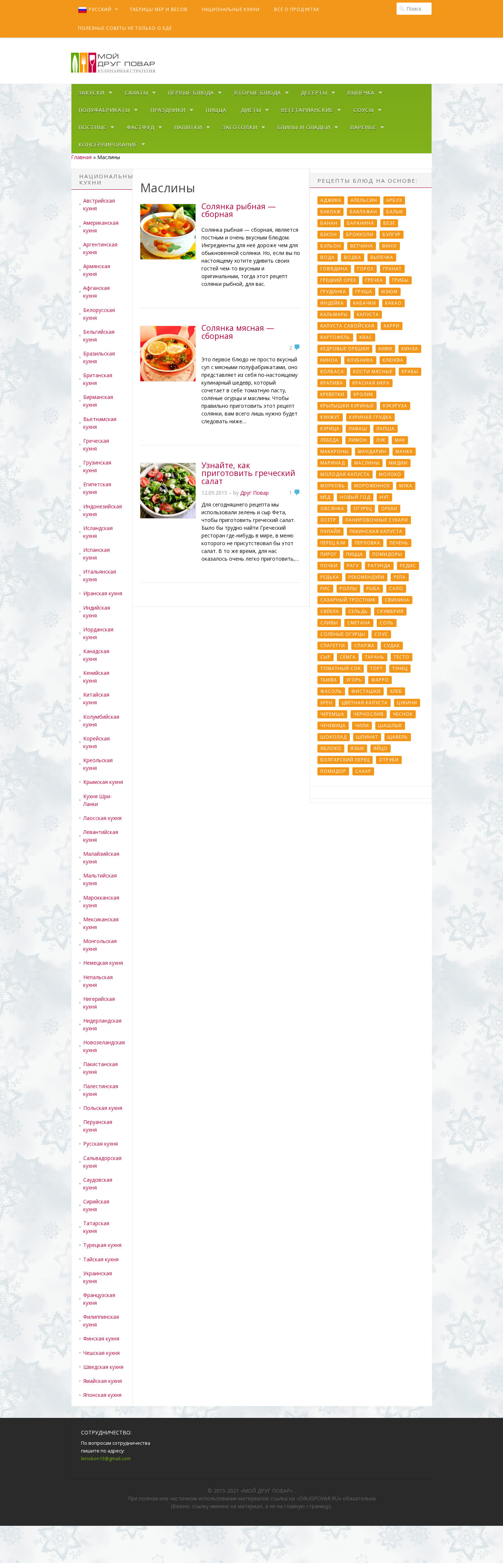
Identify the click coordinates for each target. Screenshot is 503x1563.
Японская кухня (102, 1394)
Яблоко (330, 748)
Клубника (360, 360)
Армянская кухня (96, 270)
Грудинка (333, 291)
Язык (357, 748)
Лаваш (358, 428)
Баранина (360, 223)
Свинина (397, 600)
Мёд (325, 497)
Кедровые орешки (344, 349)
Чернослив (368, 714)
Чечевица (333, 725)
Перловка (367, 543)
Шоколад (333, 737)
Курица (330, 428)
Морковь (332, 486)
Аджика (330, 200)
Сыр (325, 657)
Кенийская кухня (96, 676)
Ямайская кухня (102, 1380)
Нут (384, 497)
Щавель (397, 737)
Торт (376, 668)
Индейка (332, 303)
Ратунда (379, 566)
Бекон (328, 234)
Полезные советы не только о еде (125, 28)
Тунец (400, 668)
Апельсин (364, 200)
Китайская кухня (96, 698)
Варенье (363, 127)
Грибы (400, 280)
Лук (381, 440)
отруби (389, 760)
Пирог (328, 554)
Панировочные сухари (376, 520)
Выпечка (360, 92)
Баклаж (330, 211)
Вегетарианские (307, 109)
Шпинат (367, 737)
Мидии (398, 463)
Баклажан (363, 211)
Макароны (334, 451)
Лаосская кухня (102, 817)
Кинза (409, 349)
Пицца (215, 109)
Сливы (329, 623)
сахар (363, 771)
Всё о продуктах (296, 9)
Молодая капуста (345, 474)
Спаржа (364, 645)
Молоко (390, 474)
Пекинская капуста (376, 531)
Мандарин (372, 451)
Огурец (362, 508)
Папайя (330, 531)
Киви (385, 349)
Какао (393, 303)
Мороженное (372, 486)
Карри (392, 326)
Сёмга (348, 657)
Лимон (357, 440)
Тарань (374, 657)
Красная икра (371, 383)
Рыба (373, 588)
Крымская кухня (103, 781)
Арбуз (394, 200)
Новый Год (355, 497)
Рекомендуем (366, 577)
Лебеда (329, 440)
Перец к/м (332, 543)
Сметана (358, 623)
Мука (405, 486)
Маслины (367, 463)
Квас (365, 337)
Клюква (393, 360)
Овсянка (332, 508)
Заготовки (239, 127)
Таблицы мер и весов (158, 9)
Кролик (363, 394)
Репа (400, 577)
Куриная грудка (370, 417)
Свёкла (329, 611)
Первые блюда (191, 92)
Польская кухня (102, 1107)
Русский (100, 9)
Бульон (330, 246)
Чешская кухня (101, 1352)
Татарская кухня (96, 1227)
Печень (399, 543)
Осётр (328, 520)
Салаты (136, 92)
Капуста (368, 314)
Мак (400, 440)
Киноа (329, 360)
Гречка (374, 280)
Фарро (380, 680)
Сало (396, 588)
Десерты (314, 92)
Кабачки (364, 303)
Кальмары (334, 314)
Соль (387, 623)
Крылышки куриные (347, 406)
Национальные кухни (231, 9)
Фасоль (331, 691)
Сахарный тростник (348, 600)
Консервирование (107, 144)
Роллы (348, 588)
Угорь (354, 680)
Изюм (389, 291)
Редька (329, 577)
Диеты (251, 109)
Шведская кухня (103, 1366)
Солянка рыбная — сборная (238, 210)
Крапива (331, 383)
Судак (392, 645)
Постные (92, 127)
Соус (381, 634)
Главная (81, 157)
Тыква (328, 680)
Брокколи (359, 234)
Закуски (91, 92)
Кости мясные (373, 371)
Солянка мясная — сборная (237, 331)
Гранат (392, 269)
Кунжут (330, 417)
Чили (362, 725)
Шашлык (390, 725)
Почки (329, 566)
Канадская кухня (96, 655)
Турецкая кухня (102, 1244)
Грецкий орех (338, 280)
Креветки (332, 394)
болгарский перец (345, 760)
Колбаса (332, 371)
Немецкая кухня (103, 962)
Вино (389, 246)
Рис (325, 588)
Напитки (188, 127)
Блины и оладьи (303, 127)
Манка (404, 451)
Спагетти (332, 645)
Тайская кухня (101, 1259)
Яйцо (380, 748)
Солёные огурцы (342, 634)
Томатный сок (340, 668)
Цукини (407, 703)
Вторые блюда (257, 92)
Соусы (363, 109)
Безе (389, 223)
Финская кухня (101, 1338)
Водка (352, 257)
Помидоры (387, 554)
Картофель (335, 337)
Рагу (353, 566)
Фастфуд (140, 127)
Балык (394, 211)
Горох (365, 269)
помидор (333, 771)
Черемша (332, 714)
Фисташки (366, 691)
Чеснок (403, 714)
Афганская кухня (96, 291)
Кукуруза (395, 406)
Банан (329, 223)
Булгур (392, 234)
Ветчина (361, 246)
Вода (327, 257)
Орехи (389, 508)
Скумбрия (390, 611)
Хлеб (396, 691)
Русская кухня (100, 1143)
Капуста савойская (347, 326)
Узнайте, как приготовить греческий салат (248, 473)
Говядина (334, 269)
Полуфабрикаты (104, 109)
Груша (363, 291)
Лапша (385, 428)
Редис (408, 566)
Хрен (326, 703)
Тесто (401, 657)
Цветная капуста (365, 703)
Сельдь (358, 611)
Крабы (410, 371)
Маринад (332, 463)
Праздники (168, 109)
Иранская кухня (102, 593)
